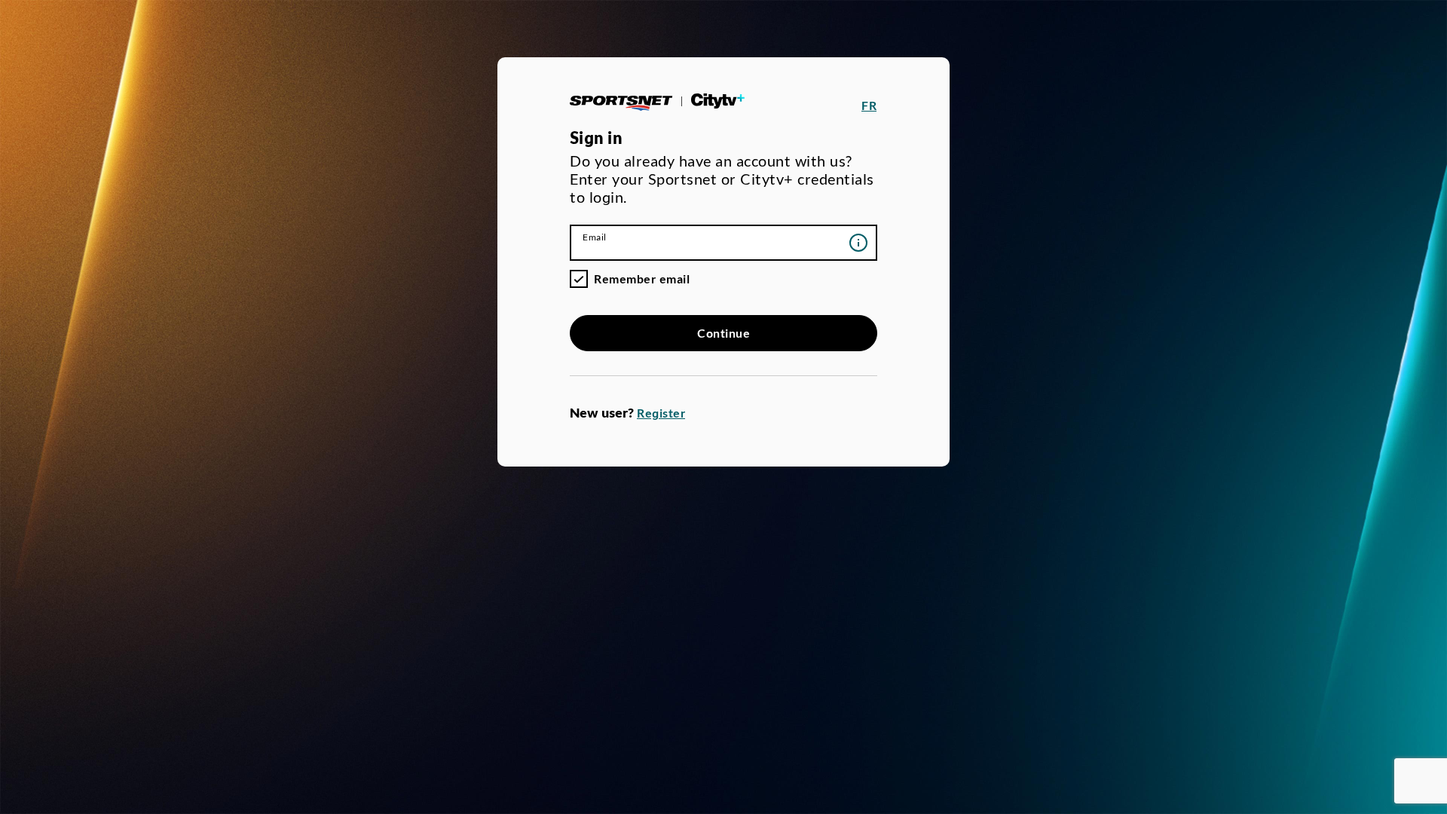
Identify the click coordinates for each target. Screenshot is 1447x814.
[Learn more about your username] (858, 243)
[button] (869, 105)
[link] (660, 105)
